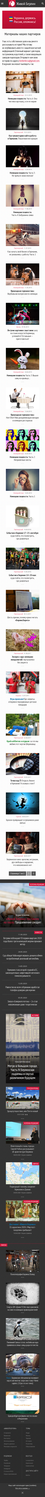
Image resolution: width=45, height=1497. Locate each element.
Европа (35, 1164)
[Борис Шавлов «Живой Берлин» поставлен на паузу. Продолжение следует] (22, 927)
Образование (30, 1446)
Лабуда (3, 1245)
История (35, 1015)
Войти (28, 1475)
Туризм (18, 817)
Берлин (18, 696)
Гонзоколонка (32, 1088)
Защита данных (9, 1444)
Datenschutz (30, 1466)
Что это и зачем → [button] (22, 1488)
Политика (29, 1444)
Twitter (6, 1460)
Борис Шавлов (26, 1155)
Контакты (7, 1438)
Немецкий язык (18, 95)
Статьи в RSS (8, 1471)
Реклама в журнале (10, 1446)
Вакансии (7, 1436)
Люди (28, 1433)
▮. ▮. (26, 1114)
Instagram (7, 1468)
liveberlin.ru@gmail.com (29, 60)
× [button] (22, 1492)
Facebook (7, 1463)
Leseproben (30, 1460)
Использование (9, 1441)
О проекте (7, 1433)
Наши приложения (10, 1474)
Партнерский (18, 132)
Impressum (29, 1463)
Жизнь (18, 327)
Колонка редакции (37, 884)
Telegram (7, 1466)
